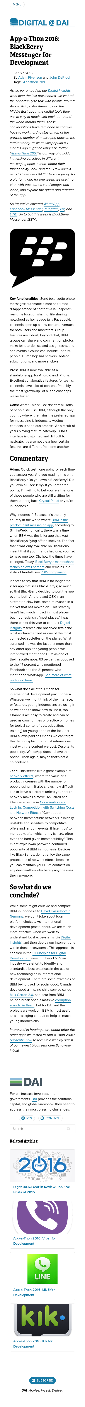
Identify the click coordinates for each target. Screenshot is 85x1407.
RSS (29, 1118)
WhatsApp (52, 204)
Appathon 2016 (34, 82)
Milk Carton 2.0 (21, 995)
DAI (34, 1099)
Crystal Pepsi (49, 501)
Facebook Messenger (26, 209)
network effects (21, 776)
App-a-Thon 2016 (24, 153)
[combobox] (42, 1128)
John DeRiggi (59, 77)
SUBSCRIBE (44, 1380)
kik (62, 209)
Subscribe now (21, 1040)
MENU (17, 4)
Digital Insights (59, 90)
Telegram (51, 209)
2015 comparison (53, 572)
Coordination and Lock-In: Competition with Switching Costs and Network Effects (42, 807)
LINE (13, 214)
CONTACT (52, 1118)
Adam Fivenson (30, 77)
